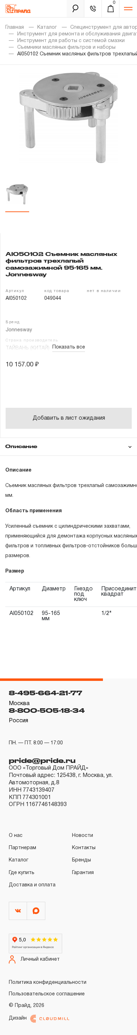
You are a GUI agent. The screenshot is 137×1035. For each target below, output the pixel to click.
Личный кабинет (40, 959)
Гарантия (83, 873)
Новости (82, 835)
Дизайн (18, 1018)
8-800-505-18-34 (47, 710)
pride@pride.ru (42, 760)
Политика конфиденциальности (47, 982)
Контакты (84, 848)
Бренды (81, 860)
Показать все (68, 347)
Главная (14, 27)
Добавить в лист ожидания (69, 418)
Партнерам (22, 848)
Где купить (21, 873)
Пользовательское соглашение (47, 994)
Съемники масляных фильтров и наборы (66, 47)
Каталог (47, 27)
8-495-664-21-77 (45, 693)
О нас (15, 835)
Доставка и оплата (32, 885)
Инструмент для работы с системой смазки (71, 41)
